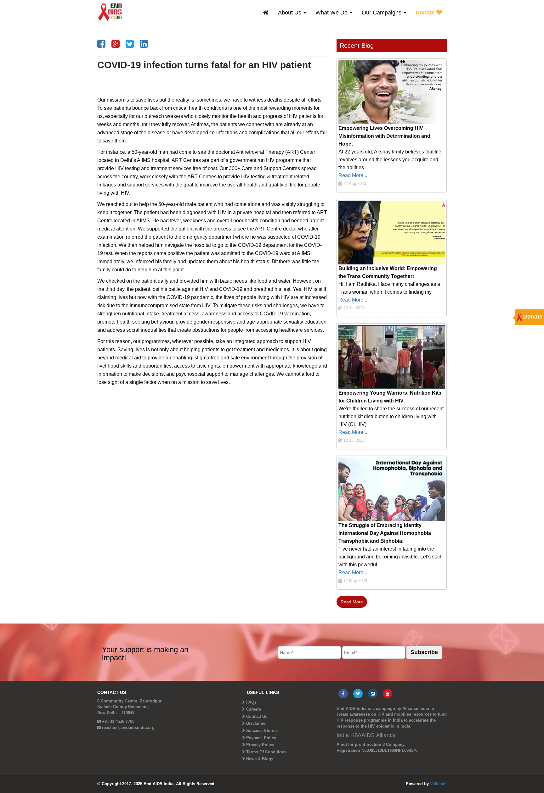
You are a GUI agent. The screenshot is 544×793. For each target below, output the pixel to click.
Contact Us (256, 716)
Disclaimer (256, 723)
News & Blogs (259, 759)
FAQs (251, 702)
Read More (352, 601)
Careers (253, 709)
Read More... (352, 175)
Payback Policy (261, 737)
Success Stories (262, 730)
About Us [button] (290, 12)
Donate (426, 12)
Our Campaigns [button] (382, 12)
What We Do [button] (332, 12)
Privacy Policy (260, 744)
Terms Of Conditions (266, 752)
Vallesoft (438, 783)
